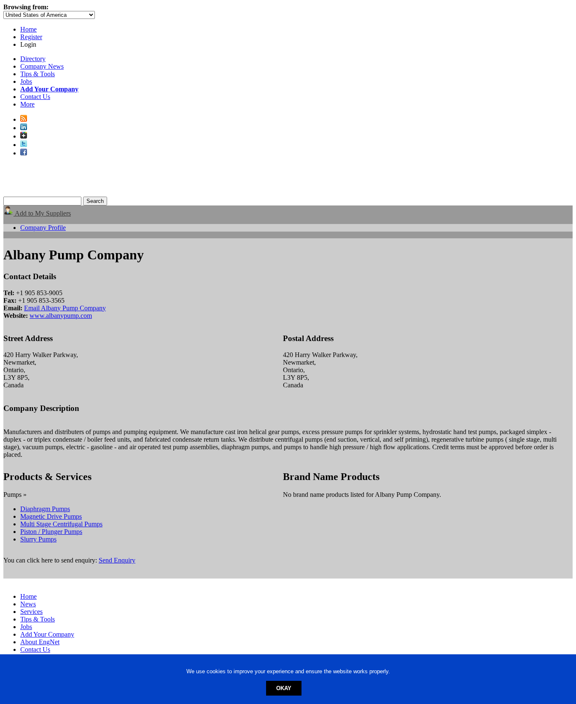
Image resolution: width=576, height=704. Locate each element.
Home (28, 29)
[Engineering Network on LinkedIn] (23, 127)
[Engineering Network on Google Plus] (23, 136)
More (27, 104)
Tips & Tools (37, 73)
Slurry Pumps (38, 539)
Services (31, 611)
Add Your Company (47, 634)
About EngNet (39, 641)
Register (31, 36)
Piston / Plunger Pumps (51, 531)
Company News (42, 66)
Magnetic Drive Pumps (51, 516)
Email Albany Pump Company (65, 308)
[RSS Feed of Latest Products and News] (23, 119)
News (28, 604)
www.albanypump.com (61, 315)
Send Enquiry (117, 560)
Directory (33, 58)
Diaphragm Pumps (45, 508)
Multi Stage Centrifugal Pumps (61, 524)
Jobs (26, 81)
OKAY (283, 688)
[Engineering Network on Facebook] (23, 153)
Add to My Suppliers (42, 213)
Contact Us (35, 96)
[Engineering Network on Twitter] (23, 144)
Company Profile (43, 227)
